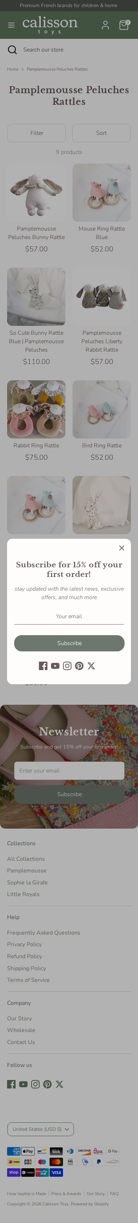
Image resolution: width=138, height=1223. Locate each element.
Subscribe (69, 643)
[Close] (122, 548)
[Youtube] (55, 666)
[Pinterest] (79, 666)
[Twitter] (91, 666)
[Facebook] (43, 666)
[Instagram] (67, 666)
